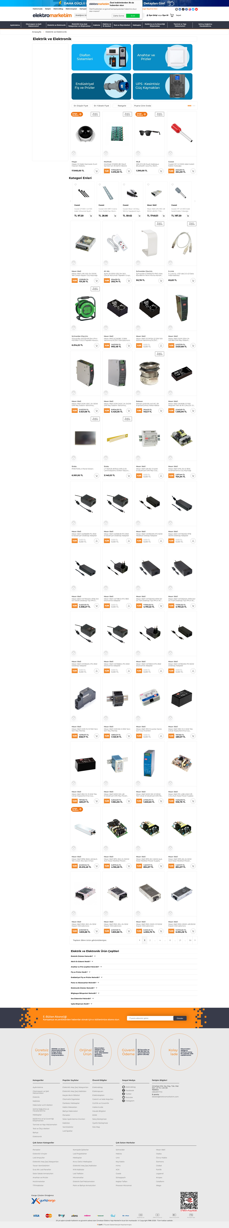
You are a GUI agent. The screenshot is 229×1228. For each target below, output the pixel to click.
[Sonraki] (195, 201)
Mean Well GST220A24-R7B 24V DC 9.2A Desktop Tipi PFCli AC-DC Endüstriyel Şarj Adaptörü (181, 599)
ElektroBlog (58, 9)
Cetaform (160, 1181)
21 (180, 940)
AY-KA (106, 271)
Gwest (171, 162)
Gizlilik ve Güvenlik (100, 1103)
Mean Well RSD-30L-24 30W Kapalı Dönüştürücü (116, 925)
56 (190, 940)
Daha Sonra (118, 16)
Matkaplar (137, 25)
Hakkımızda (37, 9)
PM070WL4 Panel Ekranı (82, 469)
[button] (75, 184)
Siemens (160, 1162)
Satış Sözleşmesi (99, 1119)
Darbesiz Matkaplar (71, 1103)
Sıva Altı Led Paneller (42, 1169)
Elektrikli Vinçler (40, 1154)
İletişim (48, 9)
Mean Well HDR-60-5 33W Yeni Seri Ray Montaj (117, 730)
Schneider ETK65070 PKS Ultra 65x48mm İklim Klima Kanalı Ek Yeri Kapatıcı (149, 274)
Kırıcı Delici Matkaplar (82, 1162)
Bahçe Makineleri (70, 1111)
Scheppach (121, 1177)
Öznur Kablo (161, 1158)
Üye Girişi (153, 15)
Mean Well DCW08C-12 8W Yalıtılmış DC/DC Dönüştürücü (117, 339)
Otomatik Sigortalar (71, 1099)
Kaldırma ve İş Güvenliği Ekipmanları (155, 25)
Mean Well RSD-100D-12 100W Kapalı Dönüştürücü (149, 925)
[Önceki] (70, 201)
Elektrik (36, 1097)
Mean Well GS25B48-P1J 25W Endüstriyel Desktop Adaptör (116, 534)
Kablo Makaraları (70, 1107)
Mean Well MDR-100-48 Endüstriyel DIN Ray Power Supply (115, 795)
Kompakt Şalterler (81, 1150)
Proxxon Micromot (124, 1185)
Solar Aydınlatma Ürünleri (74, 1119)
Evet (133, 16)
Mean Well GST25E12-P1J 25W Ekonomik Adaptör (148, 665)
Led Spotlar (67, 1131)
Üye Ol (165, 15)
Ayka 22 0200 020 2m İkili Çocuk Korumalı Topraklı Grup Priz (117, 274)
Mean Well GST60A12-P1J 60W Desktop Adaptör (181, 665)
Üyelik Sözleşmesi (100, 1123)
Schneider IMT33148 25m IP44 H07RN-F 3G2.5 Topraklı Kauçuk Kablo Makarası (85, 339)
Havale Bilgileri (99, 1111)
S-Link (171, 271)
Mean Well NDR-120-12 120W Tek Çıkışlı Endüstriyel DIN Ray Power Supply (149, 795)
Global (159, 1165)
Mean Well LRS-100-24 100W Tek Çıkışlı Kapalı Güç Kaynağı (85, 274)
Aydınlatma (15, 25)
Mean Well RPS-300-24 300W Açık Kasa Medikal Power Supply (116, 860)
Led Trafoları (78, 1173)
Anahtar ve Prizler (40, 1177)
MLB (138, 162)
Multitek (107, 162)
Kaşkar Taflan (121, 1181)
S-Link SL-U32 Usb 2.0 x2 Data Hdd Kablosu (181, 274)
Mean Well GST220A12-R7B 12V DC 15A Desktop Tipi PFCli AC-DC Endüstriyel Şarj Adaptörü (149, 599)
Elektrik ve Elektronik (56, 25)
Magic (74, 162)
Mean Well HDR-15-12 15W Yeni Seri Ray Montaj (85, 730)
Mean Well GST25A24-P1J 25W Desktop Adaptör (84, 665)
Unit (118, 1158)
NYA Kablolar (78, 1169)
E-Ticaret (106, 1225)
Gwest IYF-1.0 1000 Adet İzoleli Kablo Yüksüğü (181, 165)
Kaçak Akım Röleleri (71, 1095)
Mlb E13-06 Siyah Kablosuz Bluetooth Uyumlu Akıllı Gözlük (147, 165)
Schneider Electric (144, 271)
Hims (118, 1165)
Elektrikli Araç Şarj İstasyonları (75, 1087)
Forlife (159, 1169)
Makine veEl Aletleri (107, 25)
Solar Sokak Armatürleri (43, 1173)
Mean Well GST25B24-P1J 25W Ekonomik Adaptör (117, 665)
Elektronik (37, 1136)
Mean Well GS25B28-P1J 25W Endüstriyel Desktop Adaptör (84, 534)
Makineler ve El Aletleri (43, 1105)
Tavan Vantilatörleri (41, 1165)
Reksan (139, 401)
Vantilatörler (68, 1127)
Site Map (96, 1127)
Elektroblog (97, 1087)
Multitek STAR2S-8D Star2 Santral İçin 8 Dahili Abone (115, 165)
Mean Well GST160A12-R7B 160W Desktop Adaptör (179, 534)
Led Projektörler (80, 1154)
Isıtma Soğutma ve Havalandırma (41, 1110)
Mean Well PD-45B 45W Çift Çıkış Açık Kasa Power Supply (180, 795)
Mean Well (76, 271)
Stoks (74, 466)
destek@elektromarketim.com (165, 1097)
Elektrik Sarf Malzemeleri (84, 1181)
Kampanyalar (85, 9)
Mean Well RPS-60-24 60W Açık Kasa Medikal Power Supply (179, 860)
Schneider (120, 1150)
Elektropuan (97, 1091)
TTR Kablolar (38, 1185)
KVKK (94, 1115)
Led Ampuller (39, 1158)
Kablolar (96, 25)
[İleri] (194, 940)
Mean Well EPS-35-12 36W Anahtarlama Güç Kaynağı (179, 469)
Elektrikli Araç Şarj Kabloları (74, 1091)
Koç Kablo (120, 1162)
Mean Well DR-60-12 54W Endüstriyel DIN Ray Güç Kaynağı (147, 469)
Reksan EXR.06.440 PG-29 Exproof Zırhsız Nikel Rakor (147, 404)
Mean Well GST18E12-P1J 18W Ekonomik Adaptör (116, 599)
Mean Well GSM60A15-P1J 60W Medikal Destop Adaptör (149, 534)
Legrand (159, 1173)
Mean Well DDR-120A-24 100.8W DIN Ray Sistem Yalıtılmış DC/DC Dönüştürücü (181, 339)
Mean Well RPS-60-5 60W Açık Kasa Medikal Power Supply (149, 860)
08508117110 (157, 1092)
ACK (117, 1169)
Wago (158, 1185)
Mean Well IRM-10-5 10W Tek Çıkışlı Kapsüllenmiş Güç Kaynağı (180, 730)
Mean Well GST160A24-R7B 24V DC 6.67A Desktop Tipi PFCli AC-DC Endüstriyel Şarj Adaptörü (85, 599)
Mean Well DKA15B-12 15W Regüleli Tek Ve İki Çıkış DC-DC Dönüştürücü (181, 404)
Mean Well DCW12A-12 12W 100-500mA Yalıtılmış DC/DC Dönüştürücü (149, 339)
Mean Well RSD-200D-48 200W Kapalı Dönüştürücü (181, 925)
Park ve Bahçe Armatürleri (84, 1185)
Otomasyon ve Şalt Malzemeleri (33, 25)
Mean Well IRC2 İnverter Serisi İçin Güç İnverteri (149, 730)
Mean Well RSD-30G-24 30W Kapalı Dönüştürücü (84, 925)
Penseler (66, 1115)
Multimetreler (39, 1181)
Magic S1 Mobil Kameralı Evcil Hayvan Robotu (84, 165)
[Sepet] (171, 15)
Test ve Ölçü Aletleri (122, 25)
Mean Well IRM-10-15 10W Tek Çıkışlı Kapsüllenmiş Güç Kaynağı (84, 795)
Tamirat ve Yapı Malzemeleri (180, 25)
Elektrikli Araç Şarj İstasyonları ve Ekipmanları (79, 25)
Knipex (159, 1177)
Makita (119, 1154)
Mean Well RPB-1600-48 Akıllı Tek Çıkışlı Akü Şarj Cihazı (84, 860)
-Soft (99, 1225)
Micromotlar (78, 1177)
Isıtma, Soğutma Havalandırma (205, 25)
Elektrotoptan (71, 9)
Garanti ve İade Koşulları (102, 1099)
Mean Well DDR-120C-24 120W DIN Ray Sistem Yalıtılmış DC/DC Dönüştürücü (85, 404)
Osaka (159, 1154)
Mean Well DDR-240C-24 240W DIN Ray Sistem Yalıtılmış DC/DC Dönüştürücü (117, 404)
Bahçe (35, 1132)
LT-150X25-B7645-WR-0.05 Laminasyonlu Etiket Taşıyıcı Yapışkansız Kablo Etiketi (116, 469)
